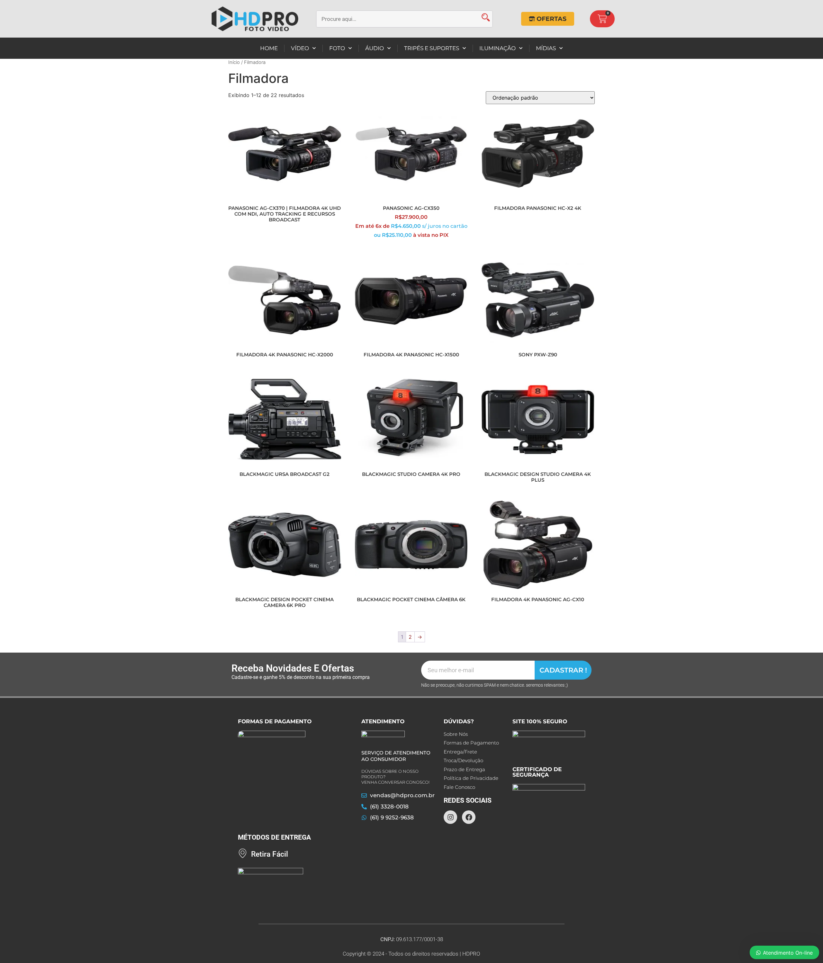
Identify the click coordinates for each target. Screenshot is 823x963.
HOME (269, 48)
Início (234, 62)
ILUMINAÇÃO (497, 48)
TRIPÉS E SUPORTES (431, 48)
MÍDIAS (546, 48)
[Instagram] (450, 817)
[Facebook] (468, 817)
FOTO (337, 48)
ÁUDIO (374, 48)
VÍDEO (300, 48)
